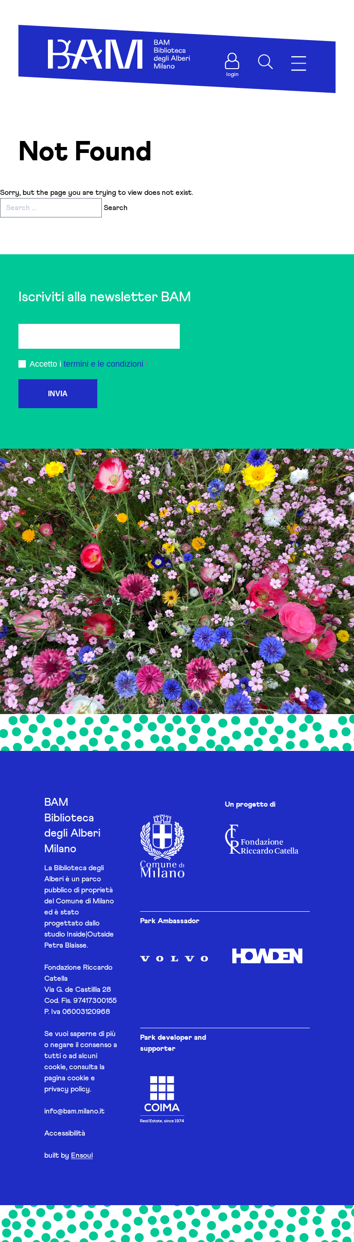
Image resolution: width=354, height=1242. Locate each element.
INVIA (58, 394)
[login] (232, 61)
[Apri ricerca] (265, 61)
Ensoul (82, 1155)
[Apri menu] (298, 63)
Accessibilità (64, 1133)
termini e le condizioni (103, 364)
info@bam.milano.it (74, 1111)
